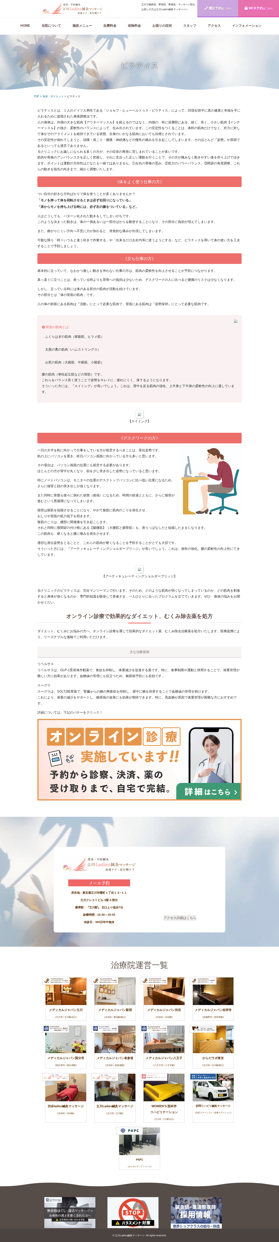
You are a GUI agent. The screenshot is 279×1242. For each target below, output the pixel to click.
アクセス (214, 25)
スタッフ (189, 25)
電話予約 (220, 8)
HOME (25, 25)
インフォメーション (246, 25)
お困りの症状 (162, 25)
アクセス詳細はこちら (180, 918)
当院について (51, 25)
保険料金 (134, 25)
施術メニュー (82, 25)
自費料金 (109, 25)
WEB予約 (261, 8)
